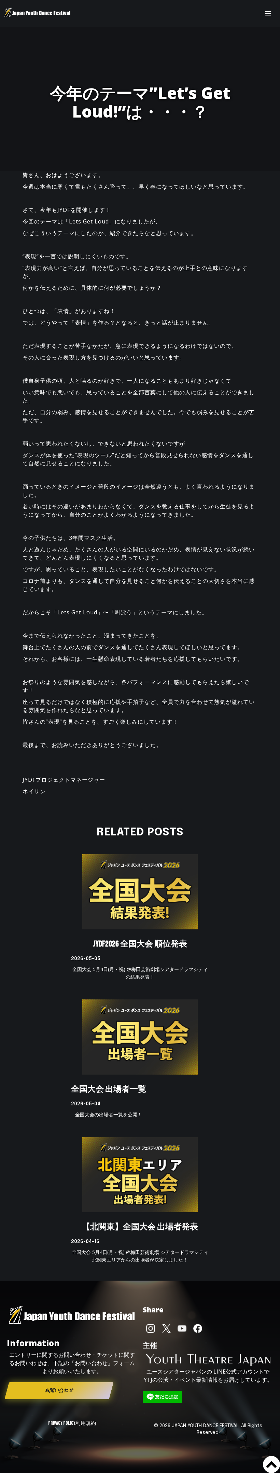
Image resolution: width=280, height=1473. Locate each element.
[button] (268, 13)
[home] (37, 14)
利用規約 (85, 1423)
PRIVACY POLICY (61, 1423)
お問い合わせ (59, 1390)
